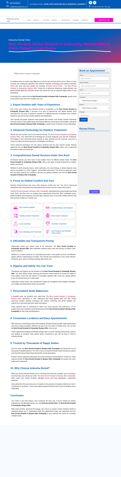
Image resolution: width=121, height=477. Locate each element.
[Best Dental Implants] (15, 207)
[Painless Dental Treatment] (15, 215)
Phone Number (83, 82)
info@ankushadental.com (18, 7)
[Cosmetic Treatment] (47, 223)
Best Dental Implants (27, 207)
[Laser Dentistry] (15, 223)
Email (81, 90)
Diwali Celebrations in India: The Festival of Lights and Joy (92, 174)
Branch (81, 104)
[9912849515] (8, 2)
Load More (94, 192)
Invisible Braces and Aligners (62, 208)
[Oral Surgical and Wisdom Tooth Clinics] (47, 231)
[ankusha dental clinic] (13, 20)
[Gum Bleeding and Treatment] (15, 231)
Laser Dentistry (25, 224)
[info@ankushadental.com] (8, 6)
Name (81, 75)
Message (82, 112)
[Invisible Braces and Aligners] (47, 207)
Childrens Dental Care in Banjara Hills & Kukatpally (92, 155)
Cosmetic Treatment (59, 224)
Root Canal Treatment (59, 216)
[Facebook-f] (90, 2)
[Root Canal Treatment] (47, 215)
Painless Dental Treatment (29, 216)
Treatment (82, 97)
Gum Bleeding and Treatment (30, 232)
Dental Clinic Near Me (88, 137)
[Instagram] (94, 2)
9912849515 (15, 3)
